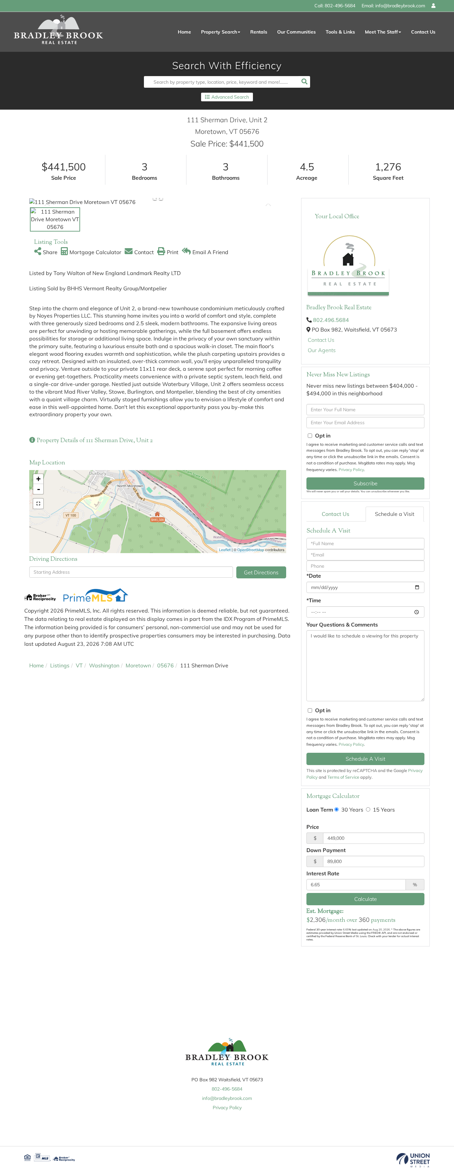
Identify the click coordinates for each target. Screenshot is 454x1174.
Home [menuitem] (184, 32)
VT (79, 665)
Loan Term (319, 809)
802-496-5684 (340, 6)
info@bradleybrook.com (400, 6)
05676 (165, 665)
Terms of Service (343, 777)
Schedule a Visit (394, 514)
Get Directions (261, 572)
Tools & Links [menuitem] (340, 32)
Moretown (138, 665)
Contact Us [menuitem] (423, 32)
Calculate (365, 899)
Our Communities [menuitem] (296, 32)
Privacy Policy (351, 469)
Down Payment (326, 850)
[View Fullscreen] (38, 504)
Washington (104, 665)
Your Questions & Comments (342, 624)
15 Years (383, 809)
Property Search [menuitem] (219, 32)
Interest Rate (322, 873)
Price (312, 827)
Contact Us (321, 340)
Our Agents (322, 350)
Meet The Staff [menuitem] (381, 32)
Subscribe (366, 483)
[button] (304, 82)
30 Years (351, 809)
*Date (313, 575)
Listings (59, 665)
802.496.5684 (331, 320)
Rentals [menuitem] (258, 32)
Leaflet (225, 549)
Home (36, 665)
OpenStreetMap (250, 549)
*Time (313, 600)
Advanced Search (230, 97)
